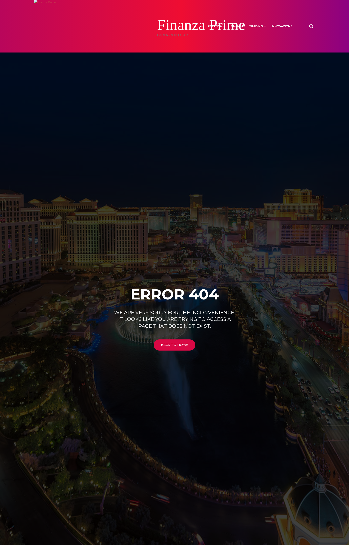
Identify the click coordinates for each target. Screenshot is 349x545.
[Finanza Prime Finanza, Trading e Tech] (59, 26)
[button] (311, 26)
